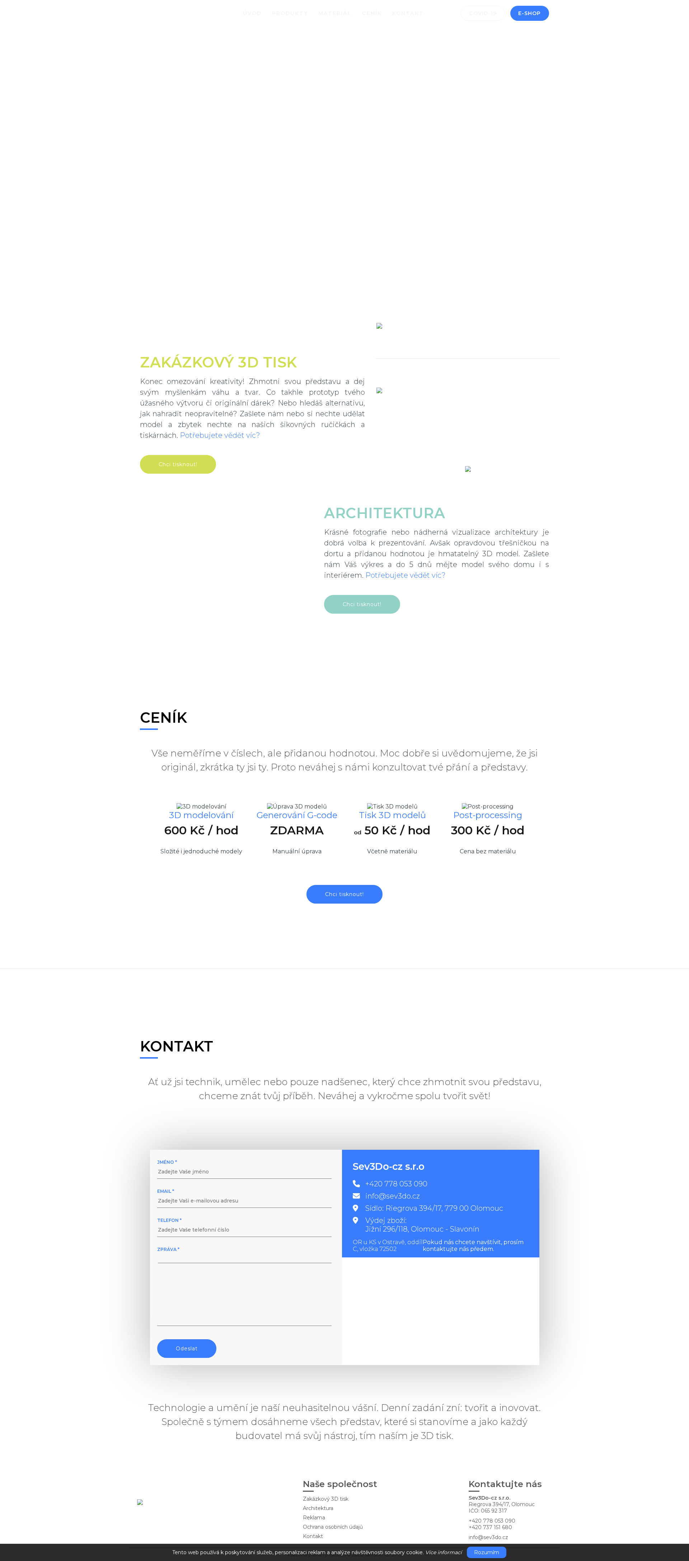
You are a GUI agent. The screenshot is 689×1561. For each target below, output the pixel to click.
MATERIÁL (335, 13)
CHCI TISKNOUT (182, 215)
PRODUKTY (290, 13)
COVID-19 (483, 13)
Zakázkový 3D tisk (325, 1499)
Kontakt (313, 1536)
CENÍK (372, 13)
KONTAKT (408, 13)
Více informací (443, 1552)
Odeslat (187, 1348)
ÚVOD (252, 13)
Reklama (314, 1517)
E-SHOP (529, 13)
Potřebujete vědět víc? (220, 435)
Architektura (318, 1508)
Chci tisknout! (178, 464)
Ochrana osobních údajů (333, 1527)
